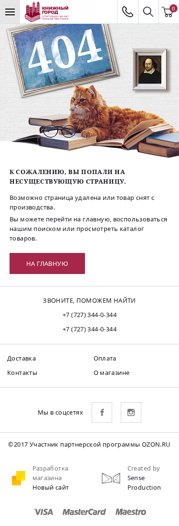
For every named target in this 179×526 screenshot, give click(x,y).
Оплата (105, 358)
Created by (143, 468)
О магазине (112, 372)
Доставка (21, 358)
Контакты (22, 372)
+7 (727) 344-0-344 (89, 314)
